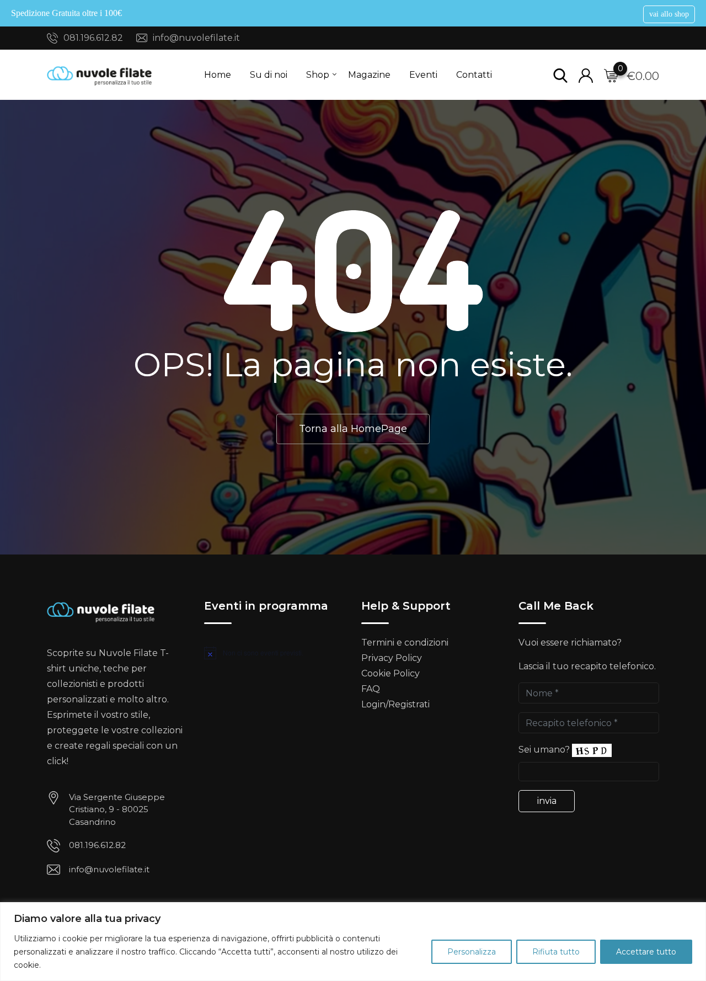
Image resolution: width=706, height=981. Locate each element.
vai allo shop (669, 14)
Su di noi (268, 75)
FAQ (370, 689)
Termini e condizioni (404, 642)
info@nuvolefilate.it (196, 38)
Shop (317, 75)
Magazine (369, 75)
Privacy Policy (391, 658)
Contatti (474, 75)
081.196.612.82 (93, 38)
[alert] (274, 652)
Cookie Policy (390, 673)
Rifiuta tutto (556, 952)
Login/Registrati (395, 704)
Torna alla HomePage (353, 429)
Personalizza (471, 952)
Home (217, 75)
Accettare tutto (646, 952)
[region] (353, 941)
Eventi (423, 75)
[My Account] (586, 75)
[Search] (560, 75)
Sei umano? (544, 749)
